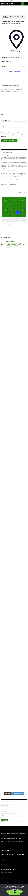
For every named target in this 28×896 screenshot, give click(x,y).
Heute (14, 66)
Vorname (3, 806)
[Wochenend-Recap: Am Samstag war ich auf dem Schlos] (14, 767)
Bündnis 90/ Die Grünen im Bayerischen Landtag (12, 854)
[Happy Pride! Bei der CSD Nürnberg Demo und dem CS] (14, 389)
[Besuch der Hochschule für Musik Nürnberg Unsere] (14, 268)
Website (3, 126)
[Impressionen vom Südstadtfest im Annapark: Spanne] (14, 655)
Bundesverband (4, 864)
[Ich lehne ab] (26, 890)
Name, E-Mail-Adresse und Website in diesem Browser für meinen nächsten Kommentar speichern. (14, 134)
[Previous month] (16, 192)
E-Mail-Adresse (5, 120)
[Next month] (24, 192)
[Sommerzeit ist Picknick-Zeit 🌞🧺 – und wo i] (14, 335)
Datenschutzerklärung (14, 893)
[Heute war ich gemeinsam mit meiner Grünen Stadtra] (14, 489)
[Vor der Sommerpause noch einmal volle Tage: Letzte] (14, 417)
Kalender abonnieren (13, 71)
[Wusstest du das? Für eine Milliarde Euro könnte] (14, 776)
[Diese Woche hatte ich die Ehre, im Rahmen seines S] (14, 456)
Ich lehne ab (19, 891)
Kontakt (2, 882)
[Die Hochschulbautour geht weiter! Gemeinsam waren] (14, 305)
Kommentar (4, 95)
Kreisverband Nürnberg (6, 872)
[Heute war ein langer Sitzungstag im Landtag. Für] (14, 632)
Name (3, 114)
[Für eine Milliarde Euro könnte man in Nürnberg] (14, 786)
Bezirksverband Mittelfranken (7, 869)
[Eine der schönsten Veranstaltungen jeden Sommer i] (14, 559)
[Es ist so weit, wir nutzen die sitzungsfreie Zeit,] (14, 364)
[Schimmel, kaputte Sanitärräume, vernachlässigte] (14, 595)
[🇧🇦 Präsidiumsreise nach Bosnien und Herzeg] (14, 687)
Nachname (3, 811)
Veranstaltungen (6, 23)
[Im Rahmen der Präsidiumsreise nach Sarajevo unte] (14, 705)
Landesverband (4, 866)
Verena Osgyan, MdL (7, 3)
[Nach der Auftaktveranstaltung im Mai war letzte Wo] (14, 738)
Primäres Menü (26, 3)
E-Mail (2, 815)
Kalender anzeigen (6, 224)
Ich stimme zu (10, 891)
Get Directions (20, 52)
